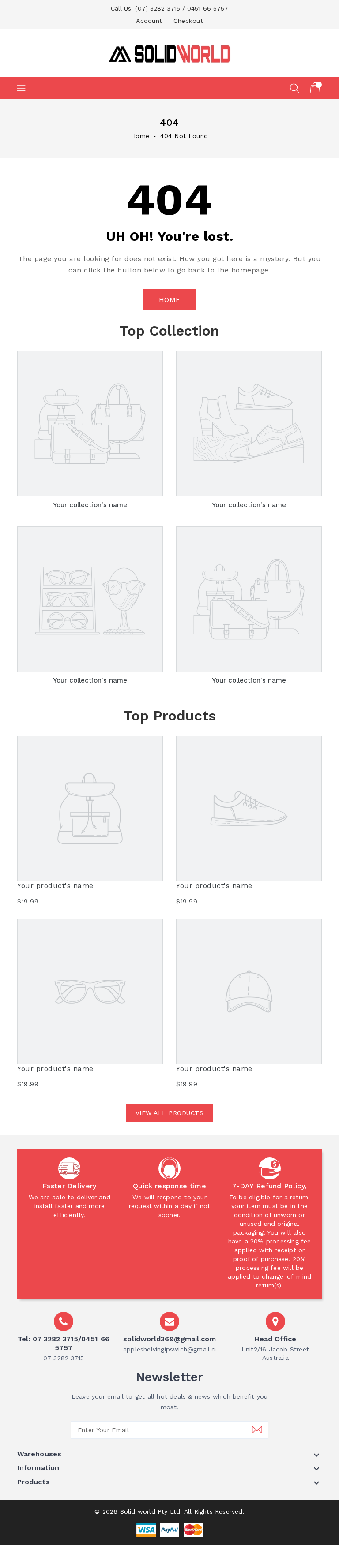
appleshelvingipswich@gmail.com (174, 1349)
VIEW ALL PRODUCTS (170, 1112)
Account (149, 20)
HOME (170, 299)
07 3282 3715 (63, 1358)
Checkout (188, 20)
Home (140, 135)
